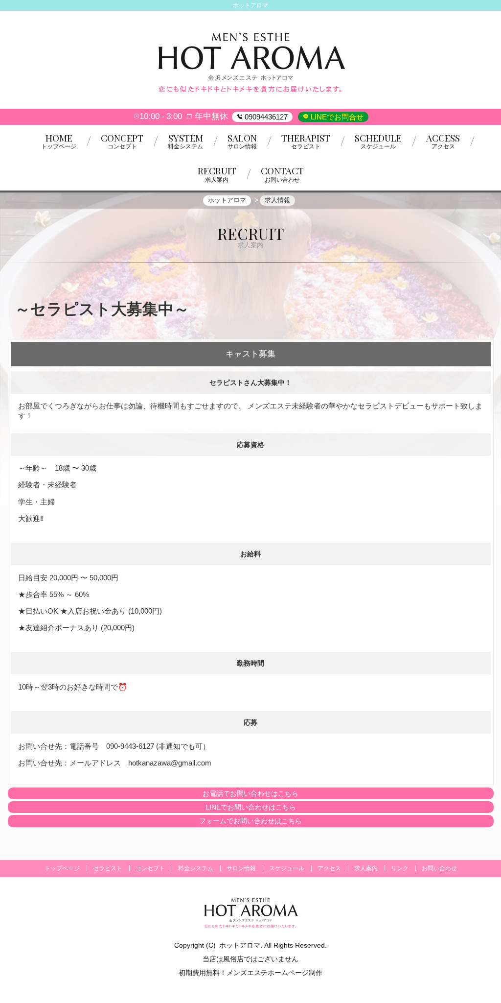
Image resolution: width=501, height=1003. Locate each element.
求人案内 (366, 868)
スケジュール (286, 868)
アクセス (329, 868)
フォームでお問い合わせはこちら (250, 821)
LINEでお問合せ (336, 117)
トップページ (62, 868)
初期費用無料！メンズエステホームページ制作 (250, 973)
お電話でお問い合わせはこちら (250, 793)
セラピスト (107, 868)
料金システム (195, 868)
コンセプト (150, 868)
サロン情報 (241, 868)
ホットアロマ (239, 945)
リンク (400, 868)
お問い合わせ (439, 868)
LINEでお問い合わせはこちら (250, 807)
